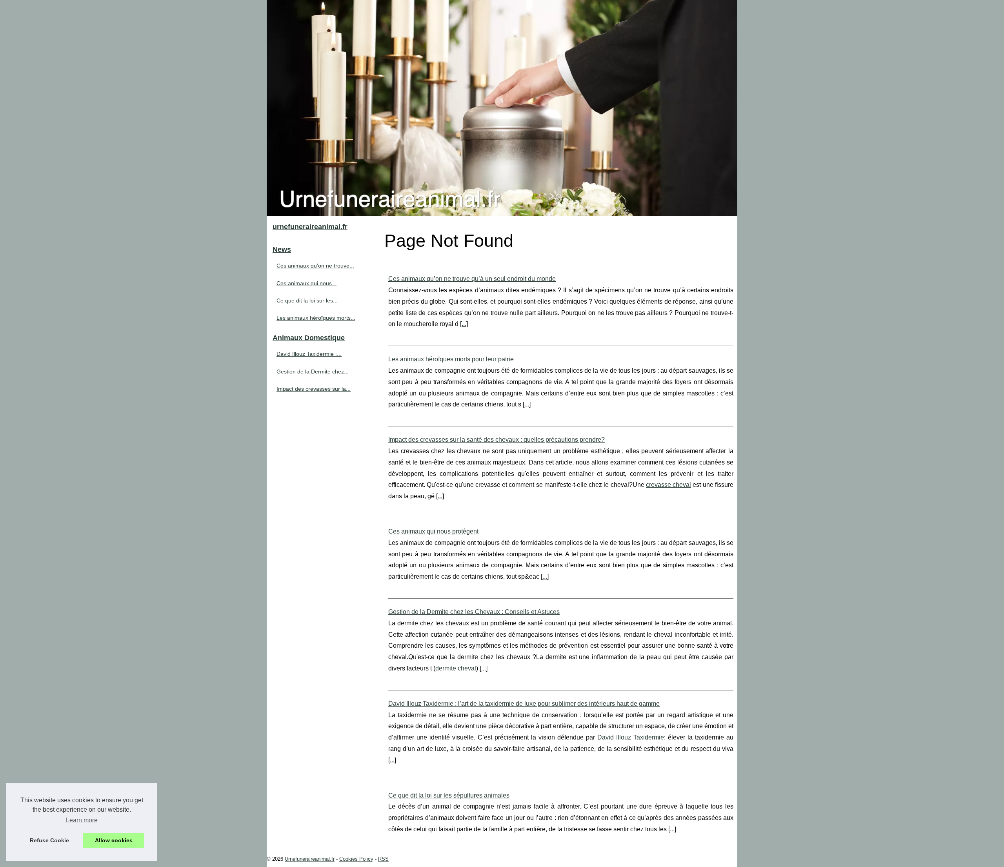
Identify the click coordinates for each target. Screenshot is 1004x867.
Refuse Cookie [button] (49, 840)
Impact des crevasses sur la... (313, 389)
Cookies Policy (356, 859)
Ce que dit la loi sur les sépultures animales (448, 795)
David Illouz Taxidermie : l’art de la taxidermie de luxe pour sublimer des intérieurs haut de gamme (524, 703)
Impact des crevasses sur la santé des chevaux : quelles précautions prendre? (496, 439)
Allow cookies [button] (114, 840)
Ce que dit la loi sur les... (307, 300)
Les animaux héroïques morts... (315, 318)
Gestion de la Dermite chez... (312, 371)
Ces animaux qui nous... (306, 283)
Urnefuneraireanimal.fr (310, 859)
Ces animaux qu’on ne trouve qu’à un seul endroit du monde (472, 278)
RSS (383, 859)
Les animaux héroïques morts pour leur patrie (451, 359)
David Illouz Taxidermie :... (309, 354)
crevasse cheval (668, 484)
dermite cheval (455, 668)
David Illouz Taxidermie (630, 737)
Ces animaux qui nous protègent (433, 531)
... (464, 324)
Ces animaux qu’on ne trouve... (315, 265)
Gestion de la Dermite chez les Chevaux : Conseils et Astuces (474, 611)
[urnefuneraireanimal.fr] (502, 108)
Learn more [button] (82, 820)
